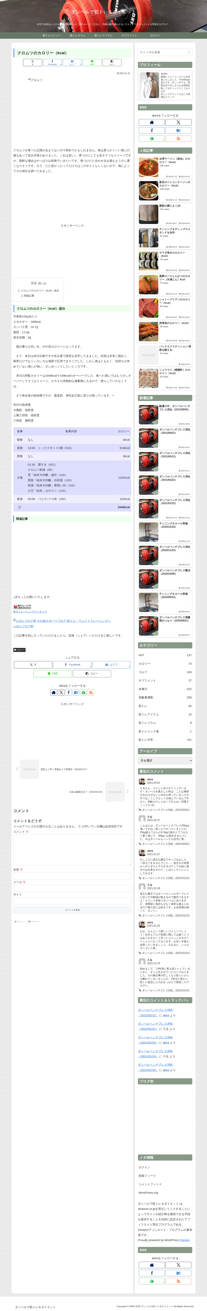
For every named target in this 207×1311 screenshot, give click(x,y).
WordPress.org (148, 1192)
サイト (17, 894)
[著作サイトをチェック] (53, 692)
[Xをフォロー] (61, 692)
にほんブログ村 (23, 626)
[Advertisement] (72, 200)
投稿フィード (147, 1175)
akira (166, 1015)
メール (19, 882)
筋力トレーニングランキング (30, 611)
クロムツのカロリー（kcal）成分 (40, 290)
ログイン (144, 1167)
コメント (21, 831)
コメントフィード (150, 1184)
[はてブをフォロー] (76, 692)
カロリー (21, 650)
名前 (18, 869)
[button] (112, 62)
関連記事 (29, 295)
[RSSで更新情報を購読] (91, 692)
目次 (34, 283)
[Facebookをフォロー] (68, 692)
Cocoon (185, 1240)
